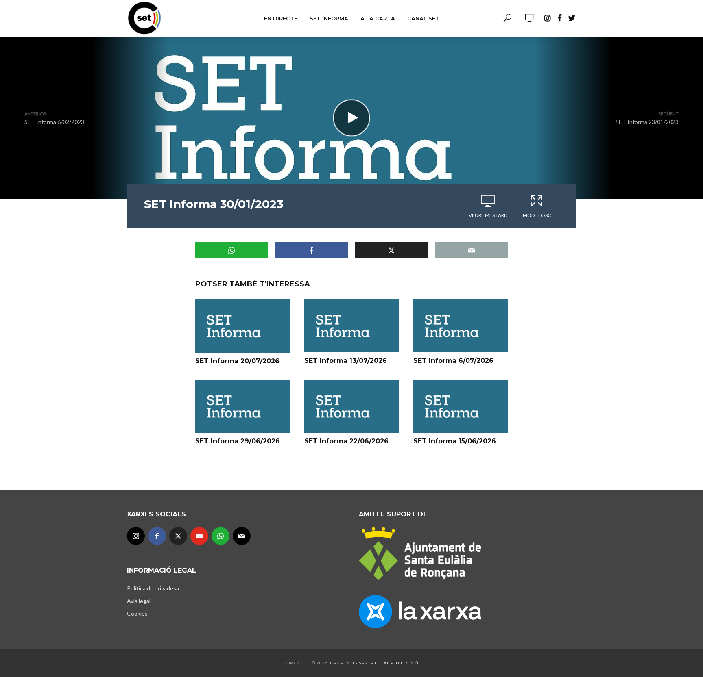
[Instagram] (136, 536)
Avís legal (139, 600)
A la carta (377, 18)
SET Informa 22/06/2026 (346, 441)
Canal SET (423, 18)
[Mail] (242, 536)
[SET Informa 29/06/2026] (242, 406)
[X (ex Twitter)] (178, 536)
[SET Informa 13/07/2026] (351, 325)
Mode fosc (537, 215)
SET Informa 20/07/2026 (237, 361)
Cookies (137, 613)
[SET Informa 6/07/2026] (460, 325)
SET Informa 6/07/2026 (453, 361)
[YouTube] (199, 536)
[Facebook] (157, 536)
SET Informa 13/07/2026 (345, 361)
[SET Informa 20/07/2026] (242, 325)
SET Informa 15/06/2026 (454, 441)
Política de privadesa (153, 588)
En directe (280, 18)
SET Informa (329, 18)
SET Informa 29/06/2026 (237, 441)
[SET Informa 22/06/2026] (351, 406)
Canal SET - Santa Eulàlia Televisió (374, 662)
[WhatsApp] (220, 536)
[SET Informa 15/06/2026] (460, 406)
